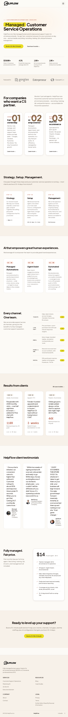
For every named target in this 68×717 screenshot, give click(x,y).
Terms (37, 700)
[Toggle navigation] (63, 3)
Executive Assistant (8, 689)
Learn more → (11, 151)
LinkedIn (60, 713)
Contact (5, 700)
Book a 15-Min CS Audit (13, 46)
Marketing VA (6, 684)
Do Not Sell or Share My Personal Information (44, 704)
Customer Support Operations (12, 681)
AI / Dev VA (6, 687)
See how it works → (33, 46)
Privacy (37, 697)
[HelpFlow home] (11, 3)
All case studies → (58, 386)
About (5, 697)
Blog (36, 681)
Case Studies (39, 684)
